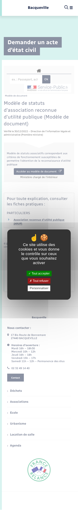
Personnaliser (39, 288)
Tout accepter (40, 273)
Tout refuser (40, 280)
